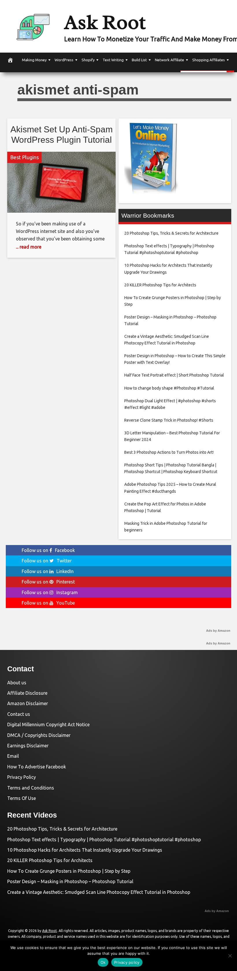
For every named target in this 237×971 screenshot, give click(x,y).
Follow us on (48, 550)
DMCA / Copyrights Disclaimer (39, 735)
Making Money (34, 60)
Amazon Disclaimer (27, 703)
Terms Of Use (21, 798)
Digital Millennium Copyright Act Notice (48, 724)
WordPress (64, 60)
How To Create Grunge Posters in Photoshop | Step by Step (68, 871)
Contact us (18, 714)
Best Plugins (24, 157)
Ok (103, 962)
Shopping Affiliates (208, 60)
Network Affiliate (169, 60)
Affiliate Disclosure (27, 693)
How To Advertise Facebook (36, 766)
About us (16, 682)
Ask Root (105, 22)
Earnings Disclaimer (28, 745)
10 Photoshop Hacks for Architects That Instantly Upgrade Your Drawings (84, 850)
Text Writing (113, 60)
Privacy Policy (21, 777)
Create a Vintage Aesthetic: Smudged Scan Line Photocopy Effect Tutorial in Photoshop (98, 892)
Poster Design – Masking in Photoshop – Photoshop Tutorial (70, 881)
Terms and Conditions (30, 787)
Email (13, 756)
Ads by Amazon (218, 630)
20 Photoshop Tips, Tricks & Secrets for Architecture (62, 828)
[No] (230, 956)
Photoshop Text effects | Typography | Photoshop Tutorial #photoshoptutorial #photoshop (104, 839)
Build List (139, 60)
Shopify (88, 60)
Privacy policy (127, 962)
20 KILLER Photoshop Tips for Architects (49, 860)
